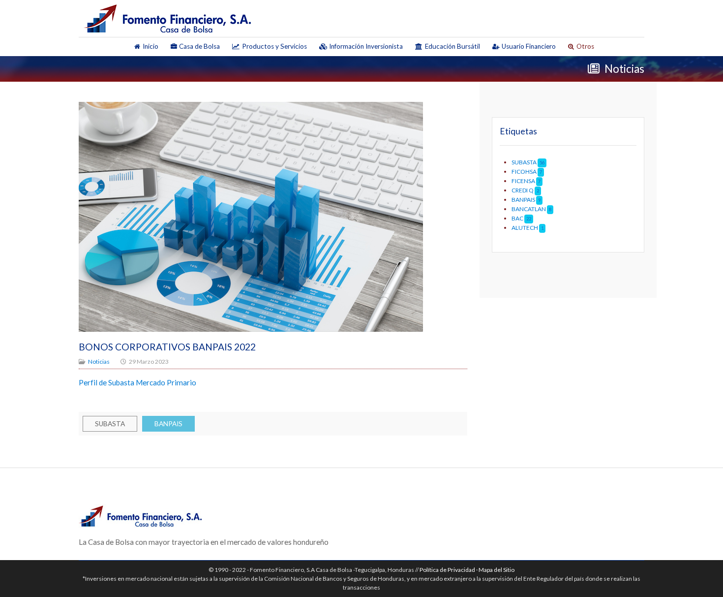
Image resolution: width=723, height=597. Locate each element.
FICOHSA (525, 171)
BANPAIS (168, 424)
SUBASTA (110, 424)
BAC (517, 218)
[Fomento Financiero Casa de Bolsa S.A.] (167, 18)
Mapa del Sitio (496, 569)
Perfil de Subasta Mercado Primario (137, 382)
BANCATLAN (529, 209)
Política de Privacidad (447, 569)
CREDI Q (523, 190)
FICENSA (523, 181)
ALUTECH (525, 227)
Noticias (99, 361)
